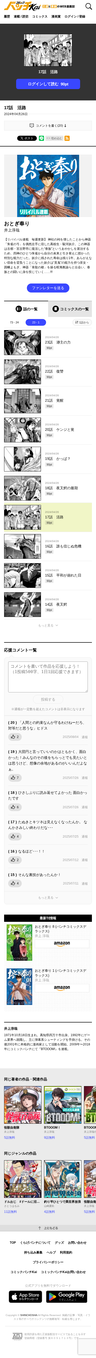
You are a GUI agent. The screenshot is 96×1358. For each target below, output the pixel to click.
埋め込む (56, 138)
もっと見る (46, 625)
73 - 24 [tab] (14, 322)
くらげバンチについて (35, 1242)
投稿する (48, 699)
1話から (84, 322)
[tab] (26, 309)
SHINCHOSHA (28, 1315)
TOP (13, 1242)
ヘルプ (51, 1252)
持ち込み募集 (33, 1252)
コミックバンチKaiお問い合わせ (63, 1272)
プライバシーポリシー (48, 1262)
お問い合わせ (77, 1242)
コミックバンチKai (23, 1272)
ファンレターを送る (48, 288)
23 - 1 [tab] (35, 322)
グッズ (59, 1242)
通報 (85, 737)
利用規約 (66, 1252)
